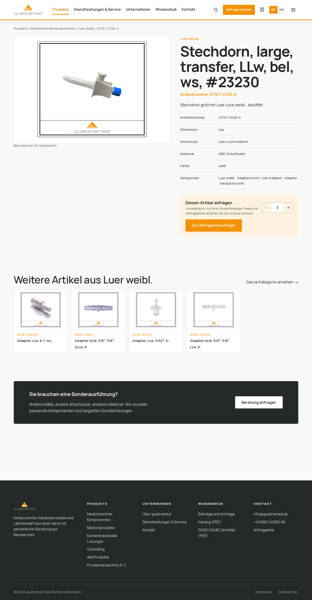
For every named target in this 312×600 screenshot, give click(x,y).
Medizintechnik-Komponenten (53, 28)
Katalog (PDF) (209, 521)
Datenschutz (288, 592)
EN (281, 10)
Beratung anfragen (259, 402)
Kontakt (188, 9)
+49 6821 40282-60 (269, 521)
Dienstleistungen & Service (97, 9)
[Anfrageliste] (262, 10)
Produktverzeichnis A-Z (106, 565)
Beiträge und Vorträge (216, 513)
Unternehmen (138, 9)
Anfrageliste (264, 529)
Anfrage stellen (238, 9)
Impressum (263, 592)
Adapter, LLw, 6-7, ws (34, 340)
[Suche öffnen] (216, 10)
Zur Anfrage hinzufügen (213, 225)
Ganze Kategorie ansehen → (272, 282)
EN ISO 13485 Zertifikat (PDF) (216, 532)
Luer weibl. (87, 28)
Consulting (96, 549)
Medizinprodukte (101, 527)
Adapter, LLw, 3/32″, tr (150, 340)
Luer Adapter (272, 178)
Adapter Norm (248, 178)
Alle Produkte (98, 557)
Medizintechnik (232, 183)
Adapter (290, 178)
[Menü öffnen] (293, 10)
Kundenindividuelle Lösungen (102, 538)
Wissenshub (166, 9)
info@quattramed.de (271, 513)
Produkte (61, 9)
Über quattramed (157, 513)
